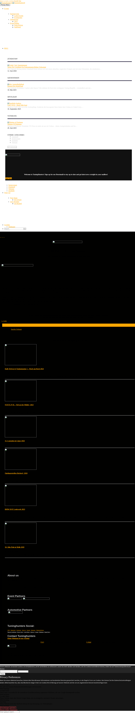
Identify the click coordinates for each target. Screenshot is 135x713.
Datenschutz (13, 630)
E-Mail (88, 642)
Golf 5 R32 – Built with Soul (17, 105)
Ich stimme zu (23, 671)
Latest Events (18, 16)
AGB (8, 630)
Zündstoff (11, 187)
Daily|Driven (18, 25)
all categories (12, 147)
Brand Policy (47, 632)
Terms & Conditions (11, 632)
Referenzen (33, 630)
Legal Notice (27, 632)
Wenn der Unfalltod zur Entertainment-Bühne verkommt (26, 67)
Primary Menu (5, 5)
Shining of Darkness (14, 124)
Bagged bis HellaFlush (15, 86)
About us (24, 630)
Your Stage (13, 198)
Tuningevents (14, 14)
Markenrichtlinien (40, 630)
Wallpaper (11, 227)
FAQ (42, 642)
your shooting (14, 202)
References (41, 632)
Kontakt (28, 630)
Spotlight (11, 191)
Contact (36, 632)
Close (2, 674)
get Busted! (18, 203)
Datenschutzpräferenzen (9, 671)
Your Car (7, 193)
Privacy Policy (20, 632)
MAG (6, 48)
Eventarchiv (18, 18)
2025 (16, 21)
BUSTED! (18, 200)
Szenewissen (12, 185)
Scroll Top (17, 1)
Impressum (18, 630)
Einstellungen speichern (8, 708)
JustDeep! (17, 27)
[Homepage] (12, 3)
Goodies (7, 225)
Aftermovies (14, 19)
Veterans (11, 189)
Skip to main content (7, 1)
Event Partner (14, 23)
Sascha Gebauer (16, 329)
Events (6, 8)
